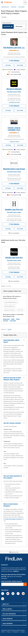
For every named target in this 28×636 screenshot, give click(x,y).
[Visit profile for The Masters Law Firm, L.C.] (14, 42)
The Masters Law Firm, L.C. (14, 47)
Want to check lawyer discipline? (10, 505)
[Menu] (2, 2)
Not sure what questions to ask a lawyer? (12, 477)
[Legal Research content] (25, 618)
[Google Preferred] (2, 598)
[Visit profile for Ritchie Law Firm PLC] (14, 252)
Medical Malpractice (9, 306)
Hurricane (5, 320)
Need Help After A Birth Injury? (11, 341)
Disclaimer (15, 632)
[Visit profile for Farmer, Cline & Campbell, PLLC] (14, 122)
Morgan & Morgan (14, 89)
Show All (3, 329)
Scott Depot (13, 320)
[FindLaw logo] (9, 2)
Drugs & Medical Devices (10, 302)
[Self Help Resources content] (25, 613)
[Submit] (25, 584)
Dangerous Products (9, 310)
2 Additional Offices (14, 141)
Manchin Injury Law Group (14, 169)
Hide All (9, 329)
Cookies (23, 632)
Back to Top (15, 552)
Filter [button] (4, 17)
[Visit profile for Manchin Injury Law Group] (14, 163)
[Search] (25, 2)
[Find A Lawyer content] (25, 609)
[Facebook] (2, 593)
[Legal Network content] (25, 623)
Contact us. (16, 571)
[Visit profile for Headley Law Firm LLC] (14, 203)
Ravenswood (6, 319)
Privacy (9, 632)
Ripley (12, 319)
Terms (3, 632)
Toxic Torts (20, 310)
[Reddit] (23, 593)
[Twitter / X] (12, 593)
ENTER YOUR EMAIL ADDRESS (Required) (11, 581)
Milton (18, 319)
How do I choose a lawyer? (12, 423)
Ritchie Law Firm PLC (14, 257)
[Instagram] (18, 593)
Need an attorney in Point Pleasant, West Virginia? (12, 378)
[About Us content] (25, 604)
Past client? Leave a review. (14, 91)
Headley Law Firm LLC (14, 209)
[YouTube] (7, 593)
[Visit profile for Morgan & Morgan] (14, 83)
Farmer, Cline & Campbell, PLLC (14, 128)
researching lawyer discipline (13, 519)
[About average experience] (20, 74)
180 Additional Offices (14, 102)
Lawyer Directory (5, 6)
